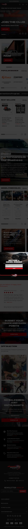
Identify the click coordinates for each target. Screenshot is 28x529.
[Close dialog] (27, 253)
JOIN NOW (14, 268)
